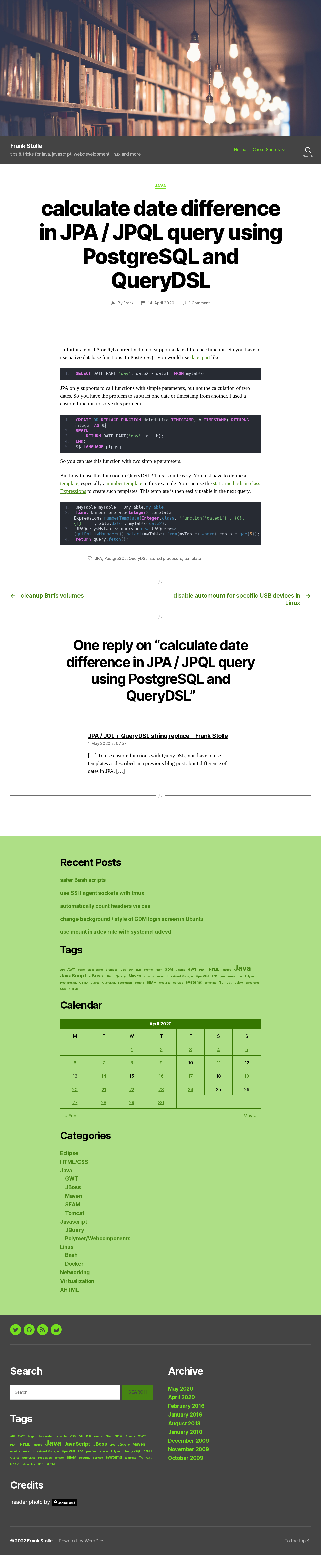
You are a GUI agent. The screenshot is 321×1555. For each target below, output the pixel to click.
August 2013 (184, 1423)
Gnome (180, 969)
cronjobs (112, 969)
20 (74, 1089)
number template (124, 483)
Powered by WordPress (83, 1540)
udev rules (253, 982)
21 (104, 1089)
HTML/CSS (74, 1162)
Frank (128, 302)
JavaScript (73, 976)
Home (240, 149)
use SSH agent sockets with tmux (102, 893)
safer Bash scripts (83, 880)
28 (103, 1102)
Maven (135, 976)
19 (246, 1076)
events (148, 969)
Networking (75, 1272)
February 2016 (186, 1406)
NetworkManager (181, 976)
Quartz (94, 982)
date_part (200, 357)
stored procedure (166, 558)
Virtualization (77, 1281)
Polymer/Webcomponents (97, 1238)
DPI (131, 969)
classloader (95, 969)
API (62, 969)
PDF (214, 976)
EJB (138, 969)
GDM (169, 969)
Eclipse (69, 1153)
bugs (81, 969)
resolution (125, 982)
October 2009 (185, 1458)
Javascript (73, 1222)
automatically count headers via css (105, 906)
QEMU (83, 982)
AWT (71, 969)
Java (160, 186)
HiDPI (202, 969)
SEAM (151, 982)
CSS (123, 969)
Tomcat (225, 982)
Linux (67, 1247)
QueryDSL (138, 558)
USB (63, 989)
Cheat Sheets (266, 149)
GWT (192, 969)
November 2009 (188, 1449)
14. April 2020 (161, 302)
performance (231, 976)
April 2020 (181, 1397)
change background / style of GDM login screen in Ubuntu (132, 919)
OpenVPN (202, 976)
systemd (194, 982)
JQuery (119, 976)
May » (250, 1115)
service (178, 982)
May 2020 (180, 1389)
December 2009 (188, 1441)
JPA (98, 558)
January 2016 (185, 1414)
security (164, 982)
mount (162, 976)
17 (190, 1076)
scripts (139, 982)
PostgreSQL (115, 558)
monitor (149, 976)
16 (161, 1076)
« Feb (70, 1115)
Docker (74, 1264)
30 (161, 1102)
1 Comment (199, 302)
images (226, 969)
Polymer (250, 976)
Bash (71, 1255)
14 (103, 1076)
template (69, 483)
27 (74, 1102)
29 (131, 1102)
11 (218, 1062)
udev (238, 982)
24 (190, 1089)
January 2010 (185, 1432)
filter (159, 969)
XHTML (73, 989)
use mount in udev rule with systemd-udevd (115, 932)
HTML (214, 969)
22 (131, 1089)
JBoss (96, 976)
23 (161, 1089)
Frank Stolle (26, 146)
